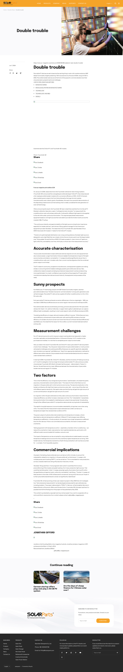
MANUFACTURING (41, 85)
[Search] (115, 3)
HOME (39, 3)
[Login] (119, 3)
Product (5, 646)
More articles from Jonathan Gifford (44, 548)
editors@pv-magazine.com (76, 495)
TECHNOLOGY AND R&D (43, 93)
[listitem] (10, 73)
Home (4, 10)
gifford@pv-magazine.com (61, 550)
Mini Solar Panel (20, 651)
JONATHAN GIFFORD (47, 82)
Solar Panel (19, 646)
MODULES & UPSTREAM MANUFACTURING (49, 87)
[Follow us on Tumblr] (62, 657)
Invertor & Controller (22, 657)
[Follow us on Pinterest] (75, 652)
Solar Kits (18, 643)
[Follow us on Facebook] (62, 652)
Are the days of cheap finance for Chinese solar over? (75, 588)
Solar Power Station (21, 659)
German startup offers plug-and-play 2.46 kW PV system (45, 589)
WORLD (38, 96)
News (5, 651)
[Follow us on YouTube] (80, 652)
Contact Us (6, 654)
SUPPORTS (72, 3)
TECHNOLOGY (40, 90)
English (109, 3)
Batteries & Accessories (22, 654)
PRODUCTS (47, 3)
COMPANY (56, 3)
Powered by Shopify (27, 666)
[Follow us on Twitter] (66, 652)
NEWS (64, 3)
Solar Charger (20, 649)
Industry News (11, 10)
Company (6, 649)
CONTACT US (82, 3)
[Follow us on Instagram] (71, 652)
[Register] (117, 652)
